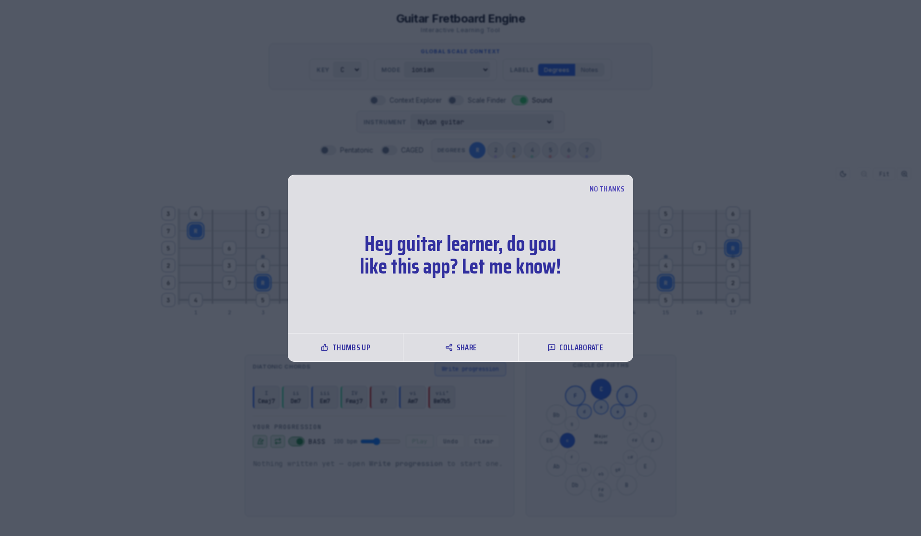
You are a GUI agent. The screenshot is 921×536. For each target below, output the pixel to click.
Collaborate (581, 347)
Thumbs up (351, 347)
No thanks (607, 189)
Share (467, 347)
